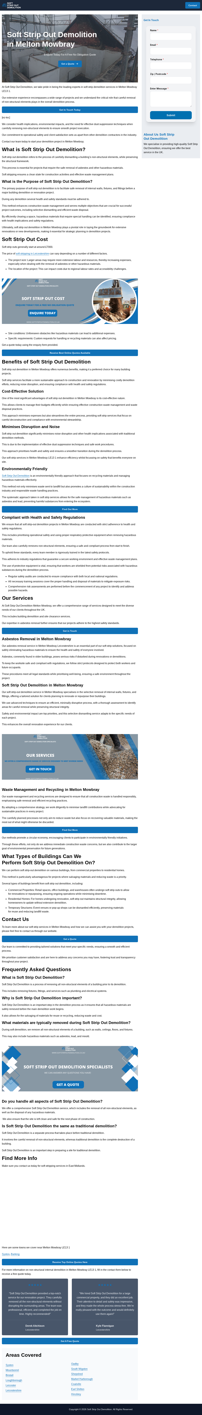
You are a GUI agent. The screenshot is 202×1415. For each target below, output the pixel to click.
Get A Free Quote (70, 1341)
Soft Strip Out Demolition (16, 475)
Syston (6, 1254)
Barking (15, 1254)
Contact (192, 5)
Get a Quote (67, 64)
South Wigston (79, 1369)
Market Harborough (82, 1379)
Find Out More (70, 509)
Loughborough (14, 1380)
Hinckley (76, 1394)
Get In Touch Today (69, 110)
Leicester (11, 1385)
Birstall (9, 1375)
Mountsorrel (12, 1370)
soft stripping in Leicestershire (32, 253)
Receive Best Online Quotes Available (70, 353)
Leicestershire (13, 1390)
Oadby (75, 1363)
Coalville (76, 1384)
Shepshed (77, 1374)
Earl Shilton (77, 1389)
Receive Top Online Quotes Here (69, 1262)
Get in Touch (70, 631)
